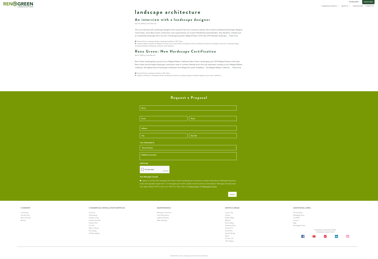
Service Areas (232, 207)
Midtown (228, 220)
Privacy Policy (193, 186)
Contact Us (369, 6)
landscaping (152, 46)
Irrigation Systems (163, 217)
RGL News (179, 41)
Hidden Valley (229, 217)
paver (207, 75)
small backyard (169, 46)
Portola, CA (229, 228)
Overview (92, 212)
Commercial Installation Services (107, 207)
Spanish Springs (230, 233)
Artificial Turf (93, 223)
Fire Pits (91, 225)
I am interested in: (148, 143)
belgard (139, 75)
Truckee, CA (229, 238)
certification (147, 75)
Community (25, 212)
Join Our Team (358, 6)
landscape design (233, 44)
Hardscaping (93, 215)
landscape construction (219, 44)
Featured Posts (142, 41)
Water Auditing (162, 220)
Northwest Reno (230, 225)
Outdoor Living (94, 217)
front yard (165, 44)
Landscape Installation (167, 41)
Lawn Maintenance (163, 215)
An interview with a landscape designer (172, 19)
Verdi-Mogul (229, 241)
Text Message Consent (150, 177)
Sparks (227, 236)
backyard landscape (154, 44)
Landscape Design (153, 41)
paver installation (215, 75)
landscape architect (189, 44)
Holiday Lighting (94, 233)
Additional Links (302, 207)
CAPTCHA (144, 163)
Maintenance (164, 207)
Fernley (227, 215)
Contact (296, 220)
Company (25, 207)
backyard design (142, 44)
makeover (160, 46)
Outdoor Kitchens (95, 220)
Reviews (23, 220)
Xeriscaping (92, 230)
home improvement (175, 44)
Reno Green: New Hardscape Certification (175, 51)
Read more (233, 36)
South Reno (229, 230)
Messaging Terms (210, 186)
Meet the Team (26, 217)
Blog (294, 223)
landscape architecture (203, 44)
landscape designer (141, 46)
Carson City (229, 212)
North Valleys (229, 223)
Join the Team (25, 215)
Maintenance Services (164, 212)
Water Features (94, 228)
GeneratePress (203, 256)
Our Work (296, 217)
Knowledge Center (299, 225)
